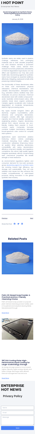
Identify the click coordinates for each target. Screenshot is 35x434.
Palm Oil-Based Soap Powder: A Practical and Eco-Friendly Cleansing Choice (16, 297)
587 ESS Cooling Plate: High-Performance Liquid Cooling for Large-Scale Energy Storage (16, 362)
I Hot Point (12, 2)
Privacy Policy (12, 396)
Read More (5, 313)
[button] (15, 224)
